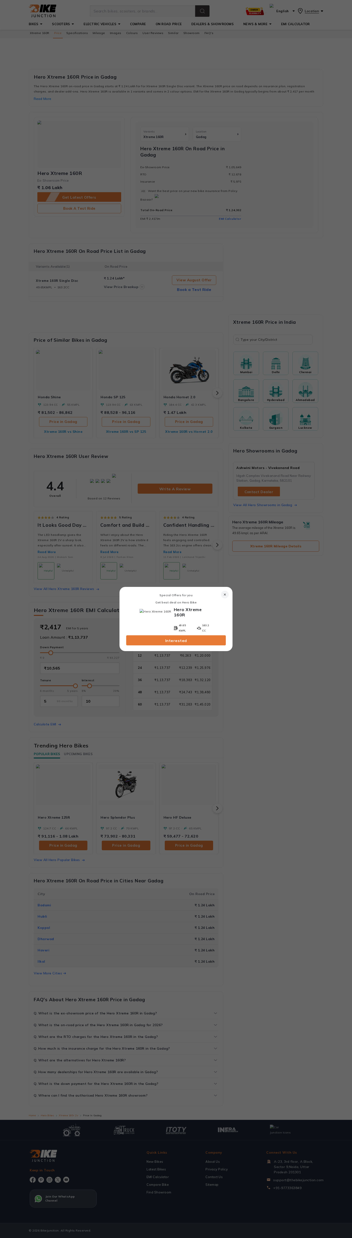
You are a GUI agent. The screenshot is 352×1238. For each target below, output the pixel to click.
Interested (176, 640)
